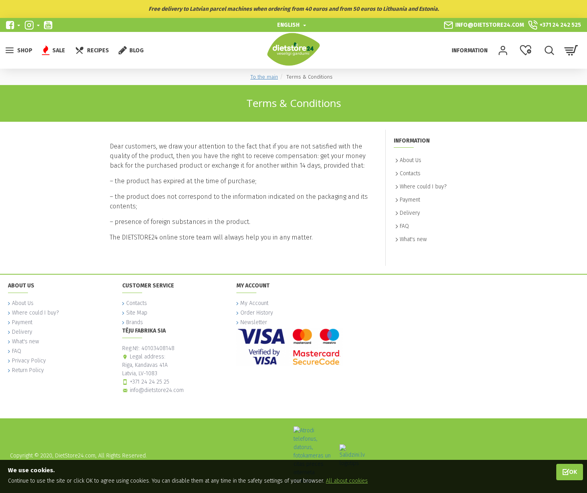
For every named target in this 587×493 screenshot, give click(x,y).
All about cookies (347, 480)
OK (573, 471)
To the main (264, 77)
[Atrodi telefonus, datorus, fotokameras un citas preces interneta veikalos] (313, 455)
